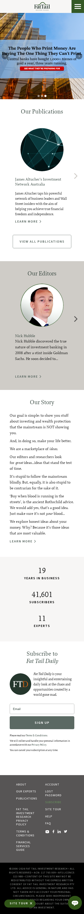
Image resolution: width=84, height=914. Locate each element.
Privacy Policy (39, 744)
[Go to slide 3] (45, 96)
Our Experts (26, 791)
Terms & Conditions (36, 735)
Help (48, 816)
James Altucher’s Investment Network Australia (38, 182)
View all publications (42, 241)
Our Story (42, 402)
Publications (26, 798)
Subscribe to (42, 657)
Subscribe (53, 802)
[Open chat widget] (75, 903)
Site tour (53, 809)
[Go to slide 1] (38, 96)
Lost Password (53, 793)
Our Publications (42, 111)
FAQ (48, 823)
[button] (76, 176)
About (21, 784)
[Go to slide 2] (42, 96)
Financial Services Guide (23, 846)
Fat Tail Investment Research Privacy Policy (25, 817)
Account (52, 784)
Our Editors (42, 273)
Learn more (26, 221)
